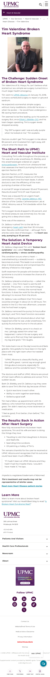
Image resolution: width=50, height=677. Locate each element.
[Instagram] (14, 605)
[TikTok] (33, 604)
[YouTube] (33, 599)
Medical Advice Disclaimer (25, 631)
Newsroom (7, 553)
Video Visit (30, 674)
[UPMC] (11, 4)
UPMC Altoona (21, 95)
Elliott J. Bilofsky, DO (28, 119)
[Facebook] (14, 599)
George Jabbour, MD (31, 199)
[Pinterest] (24, 605)
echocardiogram (9, 165)
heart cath (18, 227)
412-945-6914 (8, 529)
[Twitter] (24, 610)
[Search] (40, 4)
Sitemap (25, 647)
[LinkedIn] (24, 599)
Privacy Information (25, 637)
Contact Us (25, 621)
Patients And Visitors (12, 539)
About (5, 561)
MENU (46, 1)
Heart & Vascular (13, 13)
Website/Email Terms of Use (25, 626)
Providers (20, 674)
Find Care (10, 674)
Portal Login (40, 674)
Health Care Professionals (15, 546)
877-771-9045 (8, 532)
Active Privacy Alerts (25, 642)
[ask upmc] (43, 663)
